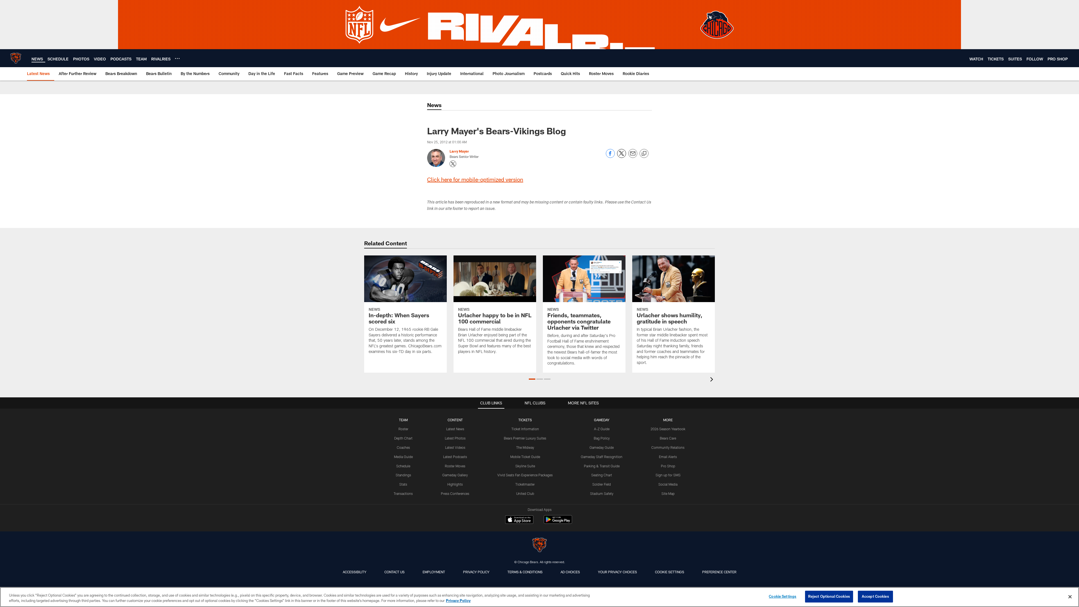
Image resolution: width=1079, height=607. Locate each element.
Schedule (403, 466)
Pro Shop (668, 466)
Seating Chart (601, 475)
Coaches (403, 447)
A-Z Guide (601, 429)
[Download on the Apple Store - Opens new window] (519, 520)
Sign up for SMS (668, 475)
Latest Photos (455, 438)
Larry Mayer (459, 151)
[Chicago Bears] (539, 545)
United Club (525, 493)
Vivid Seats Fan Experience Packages (525, 475)
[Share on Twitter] (621, 156)
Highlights (455, 484)
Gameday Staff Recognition (601, 457)
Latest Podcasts (455, 457)
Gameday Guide (602, 447)
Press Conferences (455, 493)
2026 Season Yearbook (667, 429)
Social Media (667, 484)
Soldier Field (601, 484)
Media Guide (403, 457)
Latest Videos (455, 447)
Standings (403, 475)
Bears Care (668, 438)
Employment (434, 572)
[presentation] (712, 380)
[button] (532, 379)
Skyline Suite (525, 466)
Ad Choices (570, 572)
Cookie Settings (669, 572)
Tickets (525, 420)
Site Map (668, 493)
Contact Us (394, 572)
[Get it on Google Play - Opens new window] (558, 522)
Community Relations (667, 447)
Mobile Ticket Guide (525, 457)
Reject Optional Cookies (829, 596)
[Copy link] (644, 153)
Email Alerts (668, 457)
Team (403, 420)
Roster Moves (455, 466)
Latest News (455, 429)
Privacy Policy (476, 572)
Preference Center (719, 572)
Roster (403, 429)
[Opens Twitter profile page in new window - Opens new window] (453, 163)
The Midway (525, 447)
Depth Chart (403, 438)
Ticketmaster (525, 484)
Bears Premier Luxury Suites (525, 438)
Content (455, 420)
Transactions (403, 493)
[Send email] (632, 156)
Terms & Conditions (525, 572)
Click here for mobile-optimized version (475, 179)
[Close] (1070, 596)
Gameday (601, 420)
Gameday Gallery (455, 475)
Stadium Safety (601, 493)
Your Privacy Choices (617, 572)
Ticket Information (525, 429)
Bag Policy (602, 438)
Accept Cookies (875, 596)
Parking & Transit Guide (602, 466)
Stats (403, 484)
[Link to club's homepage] (15, 58)
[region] (539, 597)
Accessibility (354, 572)
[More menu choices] (177, 58)
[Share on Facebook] (610, 156)
